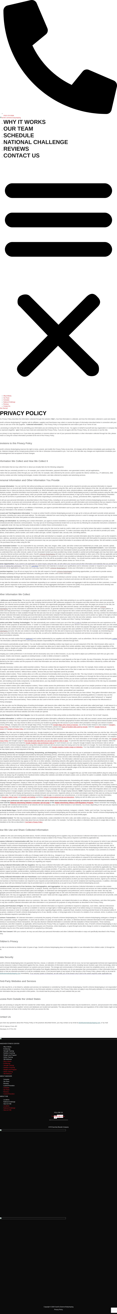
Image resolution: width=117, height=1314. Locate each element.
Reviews (16, 149)
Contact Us (21, 155)
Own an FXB (7, 1104)
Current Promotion (9, 1085)
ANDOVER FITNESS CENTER (9, 1043)
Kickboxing (6, 1049)
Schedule (18, 135)
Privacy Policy (58, 1309)
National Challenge (35, 142)
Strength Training (8, 1051)
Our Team (18, 129)
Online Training (8, 1057)
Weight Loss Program (10, 1055)
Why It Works (24, 122)
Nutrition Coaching (9, 1053)
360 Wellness (7, 1059)
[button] (58, 277)
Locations (6, 1099)
